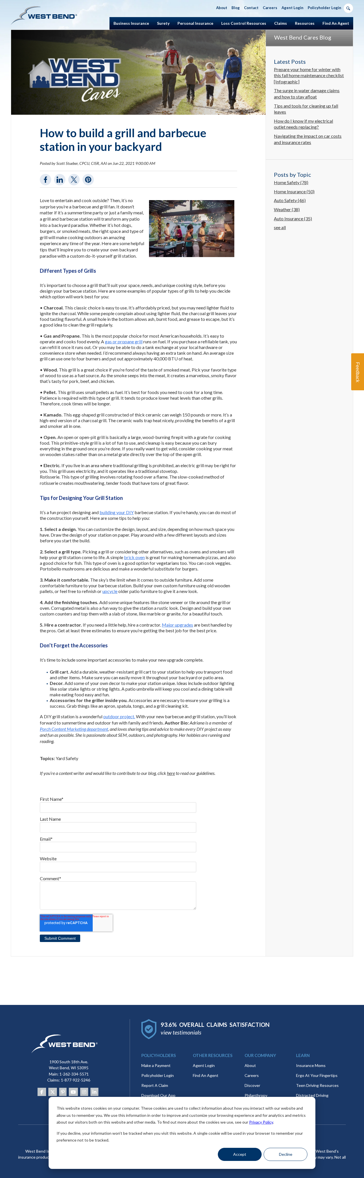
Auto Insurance (293, 218)
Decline (285, 1154)
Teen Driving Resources (317, 1085)
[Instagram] (84, 1092)
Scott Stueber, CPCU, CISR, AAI (81, 163)
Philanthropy (256, 1095)
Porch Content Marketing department (74, 729)
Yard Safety (67, 758)
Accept (239, 1154)
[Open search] (348, 8)
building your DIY (117, 512)
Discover (252, 1085)
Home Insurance (294, 191)
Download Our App (158, 1095)
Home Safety (291, 182)
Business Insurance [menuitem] (131, 23)
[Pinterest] (63, 1092)
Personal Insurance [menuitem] (195, 23)
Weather (287, 209)
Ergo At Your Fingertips (317, 1075)
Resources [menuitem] (305, 23)
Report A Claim (154, 1085)
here (171, 773)
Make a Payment (156, 1065)
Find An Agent (205, 1075)
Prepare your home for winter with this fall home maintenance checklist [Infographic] (309, 75)
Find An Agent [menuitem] (335, 23)
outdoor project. (119, 716)
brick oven (134, 557)
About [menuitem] (221, 7)
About (250, 1065)
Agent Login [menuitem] (292, 7)
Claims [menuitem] (280, 23)
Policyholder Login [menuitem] (324, 7)
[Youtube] (73, 1092)
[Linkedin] (94, 1092)
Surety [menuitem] (163, 23)
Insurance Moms (311, 1065)
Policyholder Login (157, 1075)
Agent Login (204, 1065)
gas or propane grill (123, 341)
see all (280, 227)
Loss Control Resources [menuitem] (243, 23)
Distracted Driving (312, 1095)
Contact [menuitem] (251, 7)
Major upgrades (177, 624)
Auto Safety (290, 200)
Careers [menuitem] (270, 7)
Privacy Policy (261, 1122)
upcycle (109, 591)
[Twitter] (52, 1092)
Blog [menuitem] (235, 7)
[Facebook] (42, 1092)
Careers (252, 1075)
